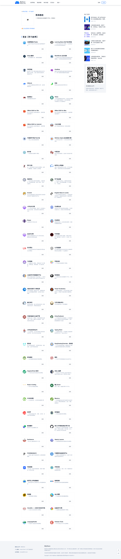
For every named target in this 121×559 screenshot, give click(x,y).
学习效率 (31, 11)
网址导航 (25, 11)
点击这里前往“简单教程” (29, 28)
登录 (99, 2)
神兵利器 (46, 2)
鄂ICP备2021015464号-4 (68, 555)
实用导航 (32, 2)
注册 (104, 2)
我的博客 (39, 2)
